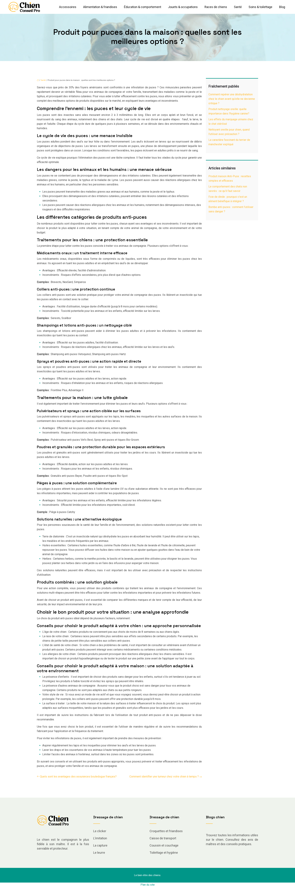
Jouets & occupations (183, 7)
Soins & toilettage (260, 7)
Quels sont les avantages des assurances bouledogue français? (78, 776)
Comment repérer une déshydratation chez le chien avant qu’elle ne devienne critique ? (231, 99)
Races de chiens (216, 7)
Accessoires (67, 7)
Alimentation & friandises (100, 7)
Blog (282, 7)
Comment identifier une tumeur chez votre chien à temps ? (164, 776)
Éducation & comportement (142, 7)
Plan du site (148, 884)
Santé (238, 7)
